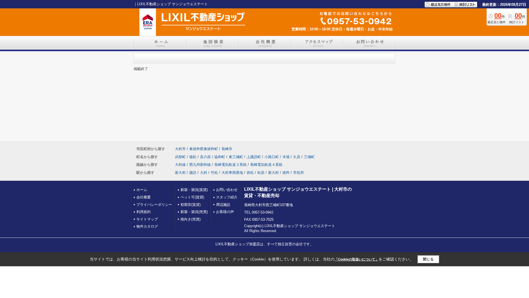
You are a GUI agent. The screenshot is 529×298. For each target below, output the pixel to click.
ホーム (141, 190)
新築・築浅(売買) (194, 212)
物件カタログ (147, 226)
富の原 (205, 157)
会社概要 (143, 197)
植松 (192, 157)
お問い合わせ (226, 190)
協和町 (219, 157)
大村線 (180, 165)
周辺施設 (223, 205)
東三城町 (236, 157)
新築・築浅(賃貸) (194, 190)
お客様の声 (225, 212)
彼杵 (286, 173)
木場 (286, 157)
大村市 (180, 149)
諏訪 (192, 173)
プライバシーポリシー (154, 205)
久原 (296, 157)
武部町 (180, 157)
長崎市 (227, 149)
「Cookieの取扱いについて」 (356, 259)
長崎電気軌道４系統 (266, 165)
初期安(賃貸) (190, 205)
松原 (260, 173)
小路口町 (271, 157)
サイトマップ (147, 219)
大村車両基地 (232, 173)
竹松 (214, 173)
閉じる (428, 259)
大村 (203, 173)
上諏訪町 (254, 157)
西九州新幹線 (200, 165)
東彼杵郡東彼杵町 (203, 149)
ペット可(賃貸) (192, 197)
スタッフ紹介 (226, 197)
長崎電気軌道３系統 (230, 165)
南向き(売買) (190, 219)
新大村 (180, 173)
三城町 (309, 157)
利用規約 (143, 212)
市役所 (298, 173)
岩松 (250, 173)
